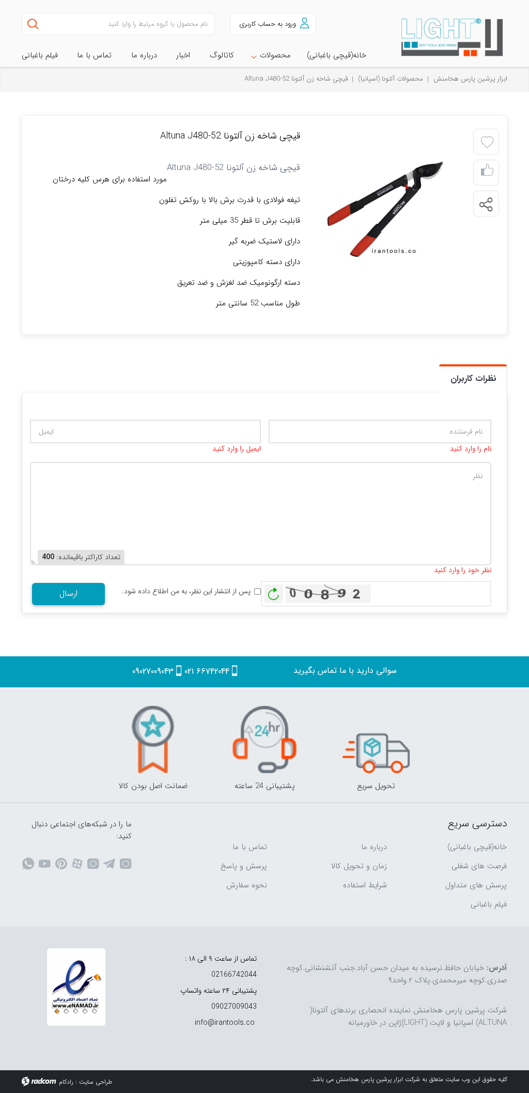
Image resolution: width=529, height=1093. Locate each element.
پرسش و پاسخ (244, 866)
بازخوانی (273, 591)
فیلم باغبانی (489, 904)
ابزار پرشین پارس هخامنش (470, 78)
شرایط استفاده (365, 885)
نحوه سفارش (246, 885)
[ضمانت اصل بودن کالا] (153, 739)
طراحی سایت (95, 1082)
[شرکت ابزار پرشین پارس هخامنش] (453, 37)
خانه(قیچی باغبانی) (477, 847)
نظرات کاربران (473, 378)
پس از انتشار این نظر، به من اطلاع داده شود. (186, 591)
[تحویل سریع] (376, 739)
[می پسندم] (487, 172)
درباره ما (374, 847)
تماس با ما (249, 847)
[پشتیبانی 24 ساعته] (264, 739)
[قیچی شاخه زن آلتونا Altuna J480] (391, 209)
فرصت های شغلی (479, 866)
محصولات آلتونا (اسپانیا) (390, 78)
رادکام (66, 1082)
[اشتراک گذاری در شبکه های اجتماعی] (485, 204)
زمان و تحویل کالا (359, 866)
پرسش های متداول (476, 885)
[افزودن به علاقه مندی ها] (487, 142)
